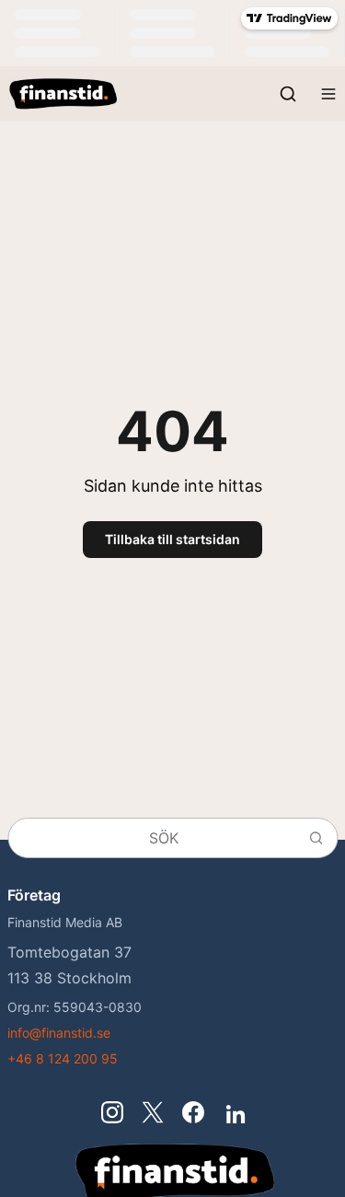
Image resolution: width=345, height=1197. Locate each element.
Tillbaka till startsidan (172, 539)
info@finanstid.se (58, 1032)
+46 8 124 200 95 (62, 1058)
